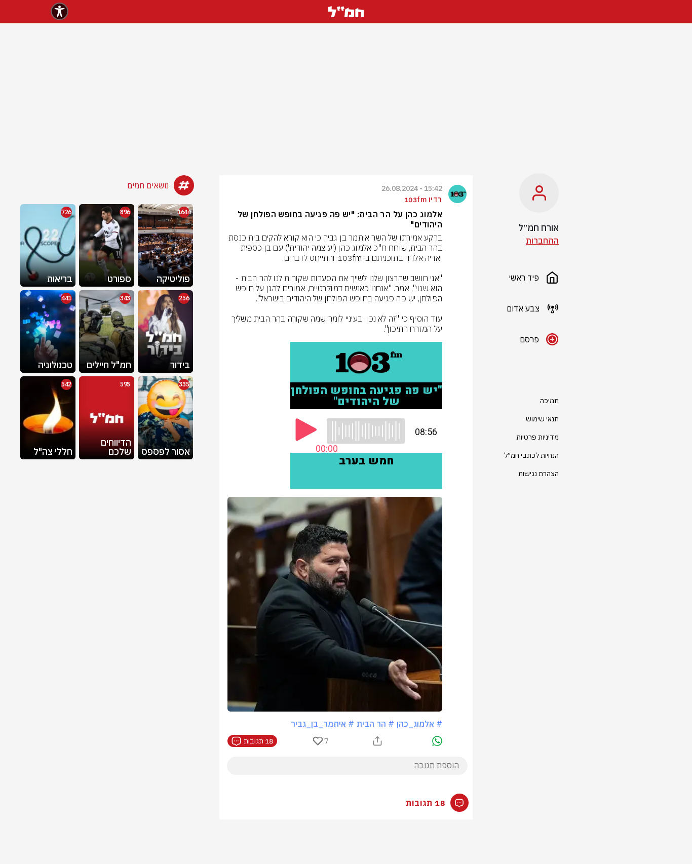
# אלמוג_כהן (419, 724)
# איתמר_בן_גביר (322, 724)
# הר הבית (375, 724)
